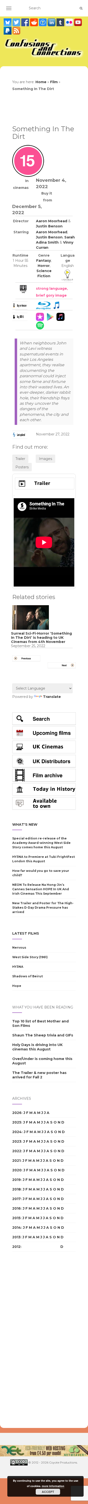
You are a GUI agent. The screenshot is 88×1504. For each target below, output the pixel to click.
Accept (48, 1492)
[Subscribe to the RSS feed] (16, 30)
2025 (16, 1122)
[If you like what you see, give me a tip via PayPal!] (8, 30)
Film (54, 82)
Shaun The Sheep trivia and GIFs (42, 1035)
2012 (16, 1246)
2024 (17, 1132)
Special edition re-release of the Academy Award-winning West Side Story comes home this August (41, 843)
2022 (16, 1151)
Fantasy (43, 260)
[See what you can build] (43, 22)
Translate (52, 696)
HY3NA (17, 966)
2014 (16, 1227)
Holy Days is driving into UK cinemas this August (37, 1047)
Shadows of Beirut (27, 976)
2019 (16, 1179)
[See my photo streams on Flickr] (69, 22)
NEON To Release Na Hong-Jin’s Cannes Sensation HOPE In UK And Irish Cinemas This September (40, 889)
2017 (16, 1199)
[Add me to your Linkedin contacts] (52, 22)
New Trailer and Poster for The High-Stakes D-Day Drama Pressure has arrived (43, 907)
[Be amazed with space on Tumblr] (60, 22)
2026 (17, 1113)
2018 (16, 1189)
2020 (17, 1170)
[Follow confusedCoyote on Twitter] (16, 22)
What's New (24, 824)
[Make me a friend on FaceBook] (25, 22)
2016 (16, 1208)
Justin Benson (49, 226)
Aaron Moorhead (51, 221)
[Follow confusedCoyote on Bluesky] (8, 22)
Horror (44, 265)
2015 (16, 1218)
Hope (16, 986)
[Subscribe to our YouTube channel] (78, 22)
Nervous (19, 947)
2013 (16, 1237)
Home (40, 82)
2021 (16, 1160)
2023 (16, 1141)
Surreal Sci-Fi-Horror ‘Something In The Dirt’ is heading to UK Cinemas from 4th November (41, 637)
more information (53, 1486)
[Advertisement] (31, 1339)
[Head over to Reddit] (34, 22)
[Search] (81, 8)
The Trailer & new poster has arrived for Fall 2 (39, 1075)
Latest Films (25, 933)
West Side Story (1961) (30, 957)
